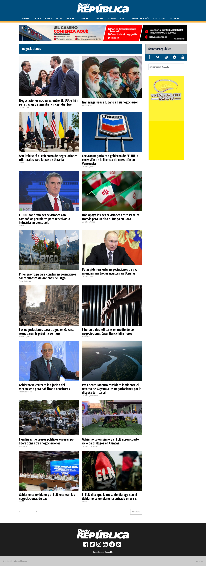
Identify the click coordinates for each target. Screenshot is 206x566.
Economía (99, 18)
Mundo (123, 18)
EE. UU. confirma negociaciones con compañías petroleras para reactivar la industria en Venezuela (44, 218)
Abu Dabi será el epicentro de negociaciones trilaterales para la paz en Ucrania (48, 157)
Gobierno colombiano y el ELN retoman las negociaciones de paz (47, 496)
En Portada (22, 107)
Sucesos (48, 18)
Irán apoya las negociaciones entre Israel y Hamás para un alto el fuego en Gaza (110, 216)
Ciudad (59, 18)
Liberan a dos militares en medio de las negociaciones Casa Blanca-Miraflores (108, 331)
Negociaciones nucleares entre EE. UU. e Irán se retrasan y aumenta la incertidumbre (48, 102)
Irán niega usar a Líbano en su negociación (110, 102)
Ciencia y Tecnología (139, 18)
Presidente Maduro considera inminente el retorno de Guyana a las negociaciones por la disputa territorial (111, 388)
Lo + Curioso (174, 18)
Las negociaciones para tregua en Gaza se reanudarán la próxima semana (46, 331)
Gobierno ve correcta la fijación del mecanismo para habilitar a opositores (44, 386)
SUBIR (201, 561)
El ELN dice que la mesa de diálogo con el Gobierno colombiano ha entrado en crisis (109, 496)
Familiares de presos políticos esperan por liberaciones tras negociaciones (47, 441)
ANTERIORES (136, 512)
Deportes (111, 18)
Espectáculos (159, 18)
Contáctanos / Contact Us (103, 552)
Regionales (85, 18)
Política (37, 18)
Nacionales (71, 18)
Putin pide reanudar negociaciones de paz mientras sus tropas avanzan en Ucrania (109, 271)
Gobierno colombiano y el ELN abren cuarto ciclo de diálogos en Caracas (110, 441)
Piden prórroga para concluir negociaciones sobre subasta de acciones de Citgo (47, 276)
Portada (25, 18)
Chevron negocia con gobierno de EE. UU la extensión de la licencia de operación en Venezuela (110, 159)
